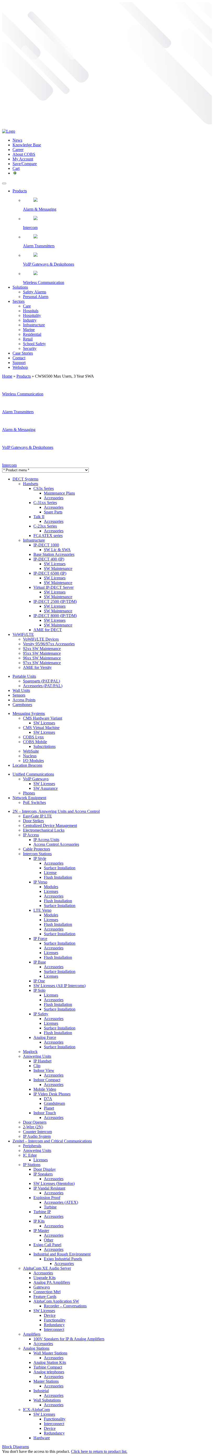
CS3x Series (43, 488)
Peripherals (32, 1146)
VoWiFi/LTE (23, 634)
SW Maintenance (58, 568)
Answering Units (37, 1056)
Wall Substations (47, 1400)
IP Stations (31, 1164)
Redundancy (54, 1325)
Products (20, 191)
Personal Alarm (35, 296)
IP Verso (40, 882)
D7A (48, 1098)
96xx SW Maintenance (42, 658)
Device (50, 1315)
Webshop (20, 367)
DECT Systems (25, 479)
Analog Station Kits (49, 1362)
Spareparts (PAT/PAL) (41, 681)
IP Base (39, 962)
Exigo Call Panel (47, 1244)
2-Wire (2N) (33, 1127)
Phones (29, 793)
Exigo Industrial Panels (63, 1259)
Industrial (41, 1390)
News (17, 140)
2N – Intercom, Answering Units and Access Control (56, 811)
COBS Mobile (35, 742)
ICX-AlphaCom (36, 1409)
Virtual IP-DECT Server (53, 587)
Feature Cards (44, 1296)
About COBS (24, 154)
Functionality (55, 1320)
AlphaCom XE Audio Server (47, 1268)
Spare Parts (53, 512)
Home (7, 376)
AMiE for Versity (37, 667)
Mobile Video (44, 1089)
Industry (30, 320)
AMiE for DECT (47, 630)
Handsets (30, 483)
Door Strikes (33, 821)
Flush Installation (58, 877)
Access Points (24, 700)
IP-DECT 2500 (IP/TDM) (55, 601)
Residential (32, 334)
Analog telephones (48, 1372)
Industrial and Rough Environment (62, 1254)
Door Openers (34, 1122)
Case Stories (23, 353)
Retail (28, 339)
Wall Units (21, 690)
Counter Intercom (37, 1131)
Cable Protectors (36, 849)
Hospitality (32, 315)
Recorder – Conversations (65, 1306)
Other (48, 1240)
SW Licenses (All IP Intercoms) (59, 985)
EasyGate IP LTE (37, 816)
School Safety (34, 343)
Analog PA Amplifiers (51, 1282)
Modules (51, 886)
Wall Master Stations (50, 1353)
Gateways (41, 1287)
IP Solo (39, 990)
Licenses (51, 891)
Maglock (30, 1051)
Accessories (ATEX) (61, 1202)
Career (18, 149)
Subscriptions (44, 746)
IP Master (41, 1230)
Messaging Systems (29, 713)
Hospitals (30, 311)
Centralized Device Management (50, 825)
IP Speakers (43, 1174)
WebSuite (31, 751)
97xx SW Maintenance (42, 662)
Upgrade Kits (44, 1277)
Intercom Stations (37, 854)
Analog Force (44, 1037)
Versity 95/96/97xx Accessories (49, 644)
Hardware (41, 1438)
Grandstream (54, 1103)
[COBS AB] (8, 131)
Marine (29, 329)
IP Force (40, 938)
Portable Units (24, 676)
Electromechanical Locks (43, 830)
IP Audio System (37, 1136)
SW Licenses (55, 564)
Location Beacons (27, 765)
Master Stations (46, 1381)
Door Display (44, 1169)
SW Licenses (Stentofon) (54, 1183)
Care (27, 306)
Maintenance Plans (59, 493)
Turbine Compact (47, 1367)
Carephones (22, 704)
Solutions (20, 287)
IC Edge (30, 1155)
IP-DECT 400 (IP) (48, 559)
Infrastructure (34, 325)
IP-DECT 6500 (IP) (49, 573)
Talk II (38, 516)
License (50, 872)
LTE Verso (42, 910)
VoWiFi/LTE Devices (41, 639)
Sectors (19, 301)
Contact (19, 358)
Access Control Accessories (56, 844)
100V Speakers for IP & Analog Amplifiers (68, 1339)
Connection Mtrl (47, 1292)
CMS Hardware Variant (42, 718)
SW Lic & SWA (57, 549)
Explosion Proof (46, 1197)
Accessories (53, 498)
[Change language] (15, 173)
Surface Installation (59, 868)
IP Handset (42, 1061)
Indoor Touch (44, 1113)
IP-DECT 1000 (46, 545)
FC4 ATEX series (48, 535)
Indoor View (43, 1070)
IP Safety (40, 1014)
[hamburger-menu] (4, 183)
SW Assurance (45, 788)
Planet (49, 1108)
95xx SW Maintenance (42, 653)
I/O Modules (33, 760)
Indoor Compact (46, 1080)
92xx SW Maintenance (42, 648)
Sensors (19, 695)
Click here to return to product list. (99, 1451)
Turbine (50, 1207)
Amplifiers (31, 1334)
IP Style (39, 858)
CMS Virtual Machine (41, 727)
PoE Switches (34, 802)
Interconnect (54, 1329)
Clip (36, 1065)
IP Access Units (46, 839)
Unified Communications (33, 774)
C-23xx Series (45, 526)
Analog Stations (36, 1348)
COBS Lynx (33, 737)
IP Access (31, 835)
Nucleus (30, 756)
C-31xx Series (45, 502)
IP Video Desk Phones (51, 1094)
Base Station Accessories (53, 554)
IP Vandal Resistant (49, 1188)
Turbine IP (42, 1211)
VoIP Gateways (36, 779)
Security (30, 348)
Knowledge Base (27, 145)
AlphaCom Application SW (56, 1301)
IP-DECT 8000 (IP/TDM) (55, 615)
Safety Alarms (34, 292)
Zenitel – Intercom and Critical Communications (52, 1141)
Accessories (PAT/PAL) (42, 686)
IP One (39, 981)
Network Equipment (29, 798)
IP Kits (39, 1221)
